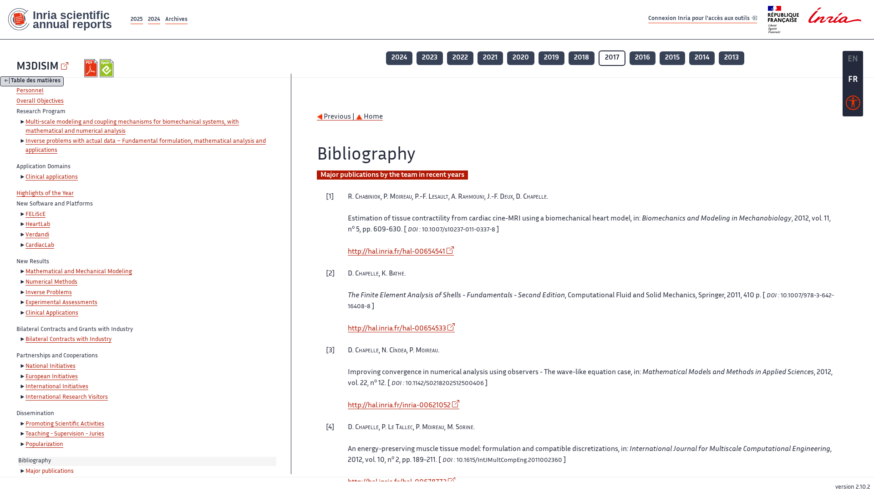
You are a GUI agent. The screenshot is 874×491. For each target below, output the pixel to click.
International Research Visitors (66, 397)
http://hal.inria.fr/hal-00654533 (397, 329)
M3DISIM (37, 67)
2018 (581, 58)
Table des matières (36, 81)
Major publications (49, 471)
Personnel (30, 91)
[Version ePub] (108, 68)
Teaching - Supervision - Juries (64, 434)
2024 (154, 19)
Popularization (44, 444)
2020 (521, 58)
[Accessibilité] (853, 105)
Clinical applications (51, 177)
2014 (702, 58)
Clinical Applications (51, 313)
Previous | (339, 117)
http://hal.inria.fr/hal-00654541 (396, 252)
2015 (672, 58)
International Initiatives (56, 387)
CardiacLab (39, 245)
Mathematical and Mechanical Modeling (78, 272)
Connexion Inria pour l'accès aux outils (699, 19)
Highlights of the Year (45, 193)
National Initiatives (50, 366)
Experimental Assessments (61, 303)
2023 (429, 58)
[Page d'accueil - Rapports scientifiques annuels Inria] (64, 19)
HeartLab (37, 224)
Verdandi (37, 235)
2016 (642, 58)
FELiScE (35, 214)
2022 (460, 58)
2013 (731, 58)
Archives (176, 19)
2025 (137, 19)
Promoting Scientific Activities (64, 424)
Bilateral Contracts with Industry (68, 339)
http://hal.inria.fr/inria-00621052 (399, 406)
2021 (490, 58)
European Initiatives (51, 377)
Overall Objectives (40, 101)
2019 (551, 58)
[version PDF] (92, 68)
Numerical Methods (51, 282)
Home (372, 117)
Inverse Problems (48, 293)
